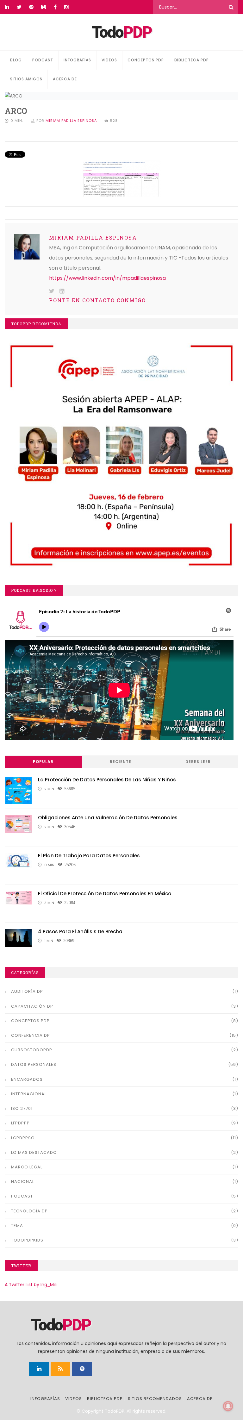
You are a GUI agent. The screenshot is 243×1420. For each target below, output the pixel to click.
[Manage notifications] (228, 1406)
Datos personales (33, 1064)
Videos (109, 60)
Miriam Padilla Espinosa (71, 120)
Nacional (22, 1182)
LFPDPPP (20, 1123)
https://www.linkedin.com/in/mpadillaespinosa (107, 278)
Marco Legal (26, 1167)
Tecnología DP (29, 1211)
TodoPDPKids (27, 1240)
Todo (122, 32)
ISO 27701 (22, 1108)
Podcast (42, 60)
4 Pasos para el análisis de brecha (80, 931)
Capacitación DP (32, 1006)
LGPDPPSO (23, 1138)
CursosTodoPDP (31, 1050)
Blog (16, 60)
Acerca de (65, 79)
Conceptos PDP (146, 60)
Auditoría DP (27, 991)
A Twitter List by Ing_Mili (31, 1284)
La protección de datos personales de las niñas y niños (107, 779)
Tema (17, 1226)
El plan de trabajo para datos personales (89, 855)
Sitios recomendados (155, 1399)
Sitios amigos (26, 79)
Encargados (27, 1079)
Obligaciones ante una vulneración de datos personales (108, 817)
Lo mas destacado (34, 1152)
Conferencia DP (30, 1035)
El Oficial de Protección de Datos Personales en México (104, 893)
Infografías (77, 60)
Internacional (29, 1094)
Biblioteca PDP (191, 60)
